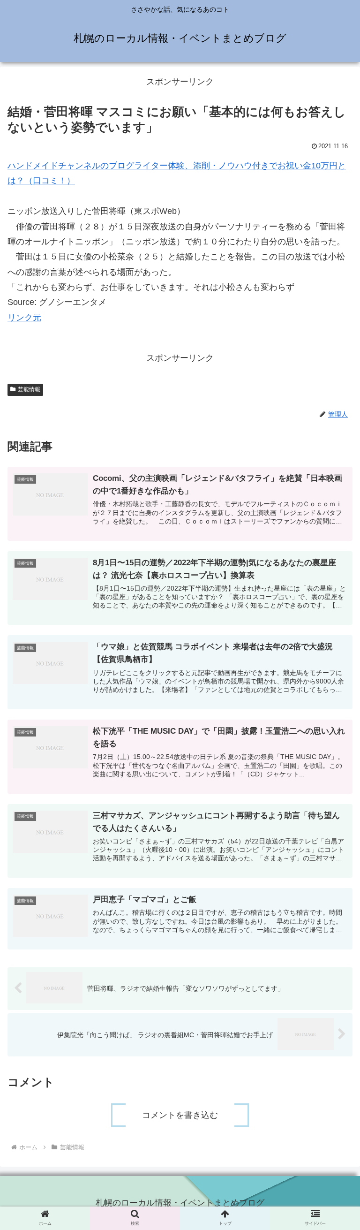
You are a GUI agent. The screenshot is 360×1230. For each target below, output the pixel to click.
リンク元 (24, 317)
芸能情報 (29, 389)
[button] (332, 937)
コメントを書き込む (180, 1115)
